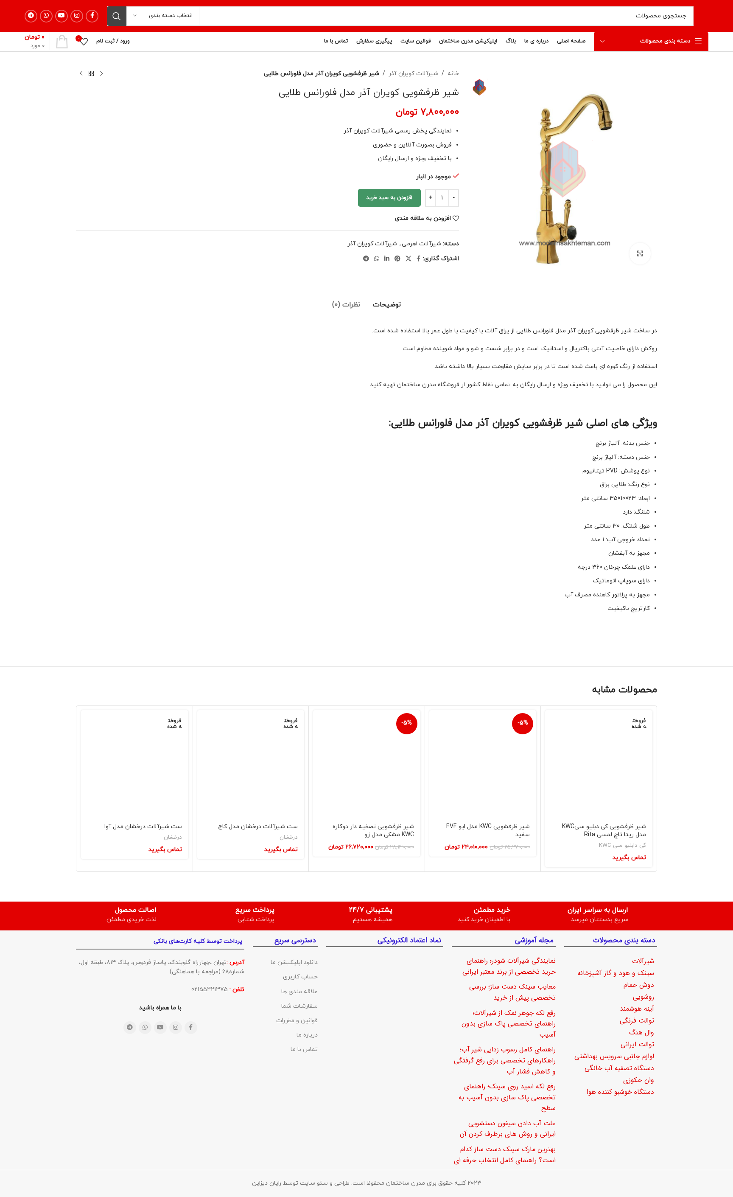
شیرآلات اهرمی (421, 244)
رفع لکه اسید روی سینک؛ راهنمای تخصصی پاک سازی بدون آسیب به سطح (507, 1097)
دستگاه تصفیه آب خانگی (619, 1068)
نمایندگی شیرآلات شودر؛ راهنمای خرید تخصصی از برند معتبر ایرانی (509, 966)
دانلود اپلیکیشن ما (294, 962)
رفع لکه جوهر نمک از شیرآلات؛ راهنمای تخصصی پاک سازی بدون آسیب (509, 1024)
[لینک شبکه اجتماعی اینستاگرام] (76, 16)
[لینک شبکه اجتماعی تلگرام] (31, 16)
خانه (453, 74)
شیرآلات (643, 961)
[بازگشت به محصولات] (91, 74)
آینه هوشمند (637, 1008)
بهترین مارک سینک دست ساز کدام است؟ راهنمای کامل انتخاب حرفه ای (505, 1155)
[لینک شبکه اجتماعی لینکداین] (387, 259)
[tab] (387, 301)
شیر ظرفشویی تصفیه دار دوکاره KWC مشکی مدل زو (373, 831)
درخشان (289, 837)
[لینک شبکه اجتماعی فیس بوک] (92, 16)
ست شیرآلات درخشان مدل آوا (143, 827)
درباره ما (307, 1035)
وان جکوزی (638, 1080)
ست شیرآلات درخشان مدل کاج (258, 827)
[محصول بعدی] (81, 74)
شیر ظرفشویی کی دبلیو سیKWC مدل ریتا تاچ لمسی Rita (604, 831)
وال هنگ (641, 1032)
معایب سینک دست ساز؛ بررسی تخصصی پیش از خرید (512, 992)
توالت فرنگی (637, 1020)
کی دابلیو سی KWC (622, 845)
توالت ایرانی (637, 1044)
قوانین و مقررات (297, 1021)
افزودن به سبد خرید (389, 198)
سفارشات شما (299, 1006)
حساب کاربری (300, 977)
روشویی (643, 997)
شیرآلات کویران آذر (413, 74)
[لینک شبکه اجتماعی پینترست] (397, 259)
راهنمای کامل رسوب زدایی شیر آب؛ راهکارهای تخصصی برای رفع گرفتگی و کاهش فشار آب (505, 1060)
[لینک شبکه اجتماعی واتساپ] (46, 16)
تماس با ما (304, 1049)
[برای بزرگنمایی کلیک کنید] (640, 253)
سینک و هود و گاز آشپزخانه (615, 973)
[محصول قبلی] (101, 74)
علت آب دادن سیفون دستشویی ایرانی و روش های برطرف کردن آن (508, 1129)
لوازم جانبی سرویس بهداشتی (614, 1056)
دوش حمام (639, 985)
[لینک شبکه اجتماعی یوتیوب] (61, 16)
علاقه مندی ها (299, 992)
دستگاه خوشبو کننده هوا (620, 1092)
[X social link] (408, 259)
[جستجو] (116, 16)
